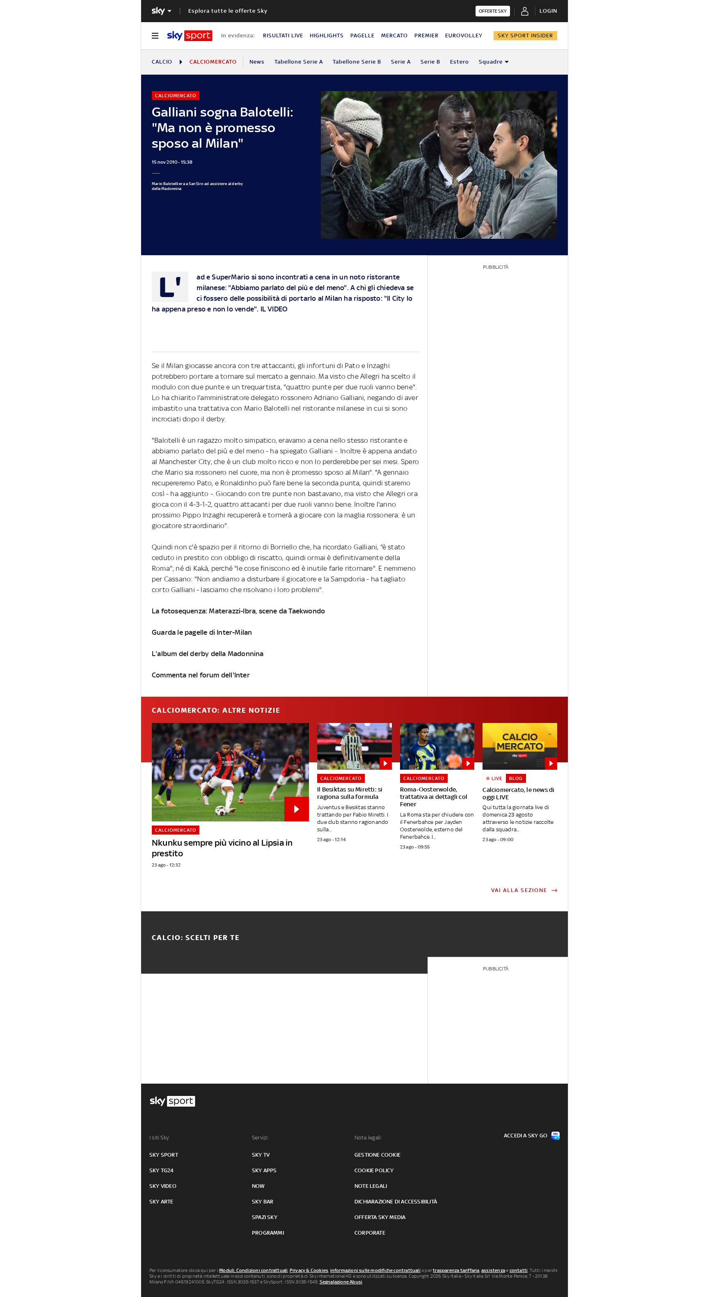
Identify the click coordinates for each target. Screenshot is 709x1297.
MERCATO (394, 35)
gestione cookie (377, 1155)
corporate (369, 1233)
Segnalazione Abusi (341, 1282)
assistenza (493, 1270)
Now (258, 1186)
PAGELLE (362, 35)
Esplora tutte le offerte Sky (228, 11)
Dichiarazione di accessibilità (395, 1202)
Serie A (401, 62)
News (257, 62)
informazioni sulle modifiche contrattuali (375, 1270)
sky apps (264, 1170)
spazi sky (264, 1217)
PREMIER (426, 35)
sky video (162, 1186)
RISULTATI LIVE (283, 35)
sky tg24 (161, 1170)
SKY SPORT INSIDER (525, 35)
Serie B (430, 62)
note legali (370, 1186)
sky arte (161, 1202)
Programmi (268, 1233)
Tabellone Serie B (357, 62)
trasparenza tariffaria (456, 1270)
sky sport (163, 1155)
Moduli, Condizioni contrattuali (253, 1270)
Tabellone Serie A (298, 62)
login (548, 11)
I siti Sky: (159, 1138)
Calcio (162, 62)
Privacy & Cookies (309, 1270)
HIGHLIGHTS (327, 35)
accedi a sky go (525, 1135)
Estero (459, 62)
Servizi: (260, 1138)
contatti (519, 1270)
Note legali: (368, 1138)
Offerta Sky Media (379, 1217)
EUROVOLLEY (464, 35)
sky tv (261, 1155)
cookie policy (374, 1170)
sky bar (262, 1202)
